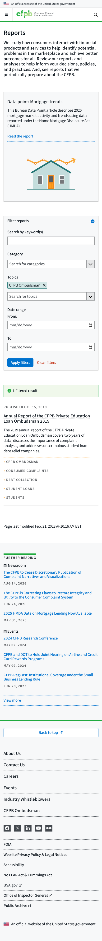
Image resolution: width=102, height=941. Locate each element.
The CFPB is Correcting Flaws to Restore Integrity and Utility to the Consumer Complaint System (48, 595)
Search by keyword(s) (25, 232)
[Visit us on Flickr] (48, 827)
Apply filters (20, 363)
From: (12, 316)
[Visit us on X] (17, 827)
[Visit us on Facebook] (7, 827)
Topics (12, 277)
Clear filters (46, 362)
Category (15, 254)
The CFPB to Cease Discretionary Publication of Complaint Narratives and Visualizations (42, 574)
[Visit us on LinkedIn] (28, 827)
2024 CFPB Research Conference (31, 638)
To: (9, 338)
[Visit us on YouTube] (38, 827)
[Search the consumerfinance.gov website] (95, 14)
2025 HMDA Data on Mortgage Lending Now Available (48, 613)
